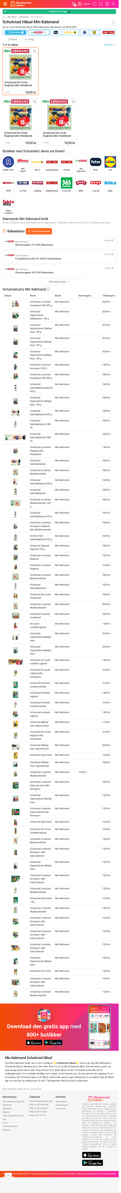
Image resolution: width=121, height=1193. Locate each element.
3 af (10, 44)
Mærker (6, 1112)
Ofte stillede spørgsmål (13, 1101)
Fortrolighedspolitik (106, 1174)
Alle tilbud (12, 17)
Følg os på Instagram (39, 1108)
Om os (6, 1123)
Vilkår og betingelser (86, 1174)
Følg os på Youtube (38, 1111)
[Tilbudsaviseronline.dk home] (21, 4)
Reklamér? (7, 1105)
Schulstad (23, 17)
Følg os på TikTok (37, 1115)
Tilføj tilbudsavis (10, 1126)
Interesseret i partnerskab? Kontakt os (62, 1105)
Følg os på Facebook (39, 1104)
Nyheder (6, 1130)
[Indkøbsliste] (107, 3)
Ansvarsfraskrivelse (67, 1174)
